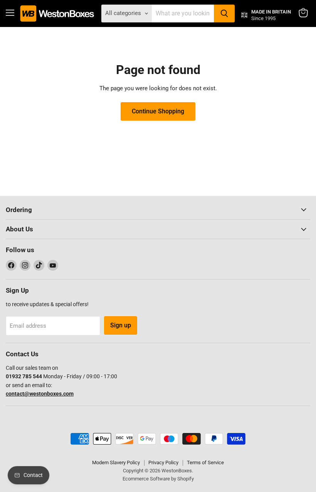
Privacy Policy (163, 462)
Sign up (120, 325)
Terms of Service (205, 462)
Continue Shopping (158, 111)
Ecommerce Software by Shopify (158, 479)
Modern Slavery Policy (116, 462)
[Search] (224, 13)
